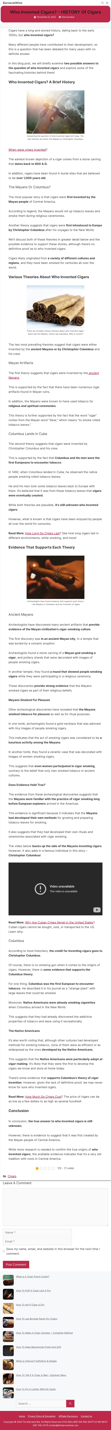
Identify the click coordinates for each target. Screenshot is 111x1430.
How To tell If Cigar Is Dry (30, 1304)
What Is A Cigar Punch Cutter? (32, 1276)
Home (22, 1416)
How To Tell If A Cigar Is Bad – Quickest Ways (41, 1375)
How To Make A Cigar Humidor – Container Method (44, 1332)
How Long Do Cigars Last (42, 533)
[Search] (70, 1403)
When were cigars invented (27, 149)
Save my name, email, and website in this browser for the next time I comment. (53, 1251)
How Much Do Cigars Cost (43, 1096)
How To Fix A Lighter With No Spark (36, 1389)
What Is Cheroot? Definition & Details (36, 1361)
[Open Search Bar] (102, 3)
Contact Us (86, 1416)
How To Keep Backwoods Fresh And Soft (38, 1347)
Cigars (12, 1176)
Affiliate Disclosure (68, 1416)
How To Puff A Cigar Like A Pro (33, 1290)
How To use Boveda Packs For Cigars (36, 1318)
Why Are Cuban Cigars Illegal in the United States (59, 922)
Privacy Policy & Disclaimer (42, 1416)
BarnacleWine (12, 3)
